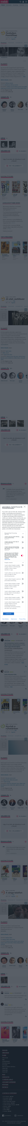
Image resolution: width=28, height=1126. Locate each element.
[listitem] (14, 534)
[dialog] (14, 563)
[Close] (25, 507)
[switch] (22, 537)
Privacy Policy (22, 619)
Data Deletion (5, 619)
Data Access (14, 619)
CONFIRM (8, 613)
